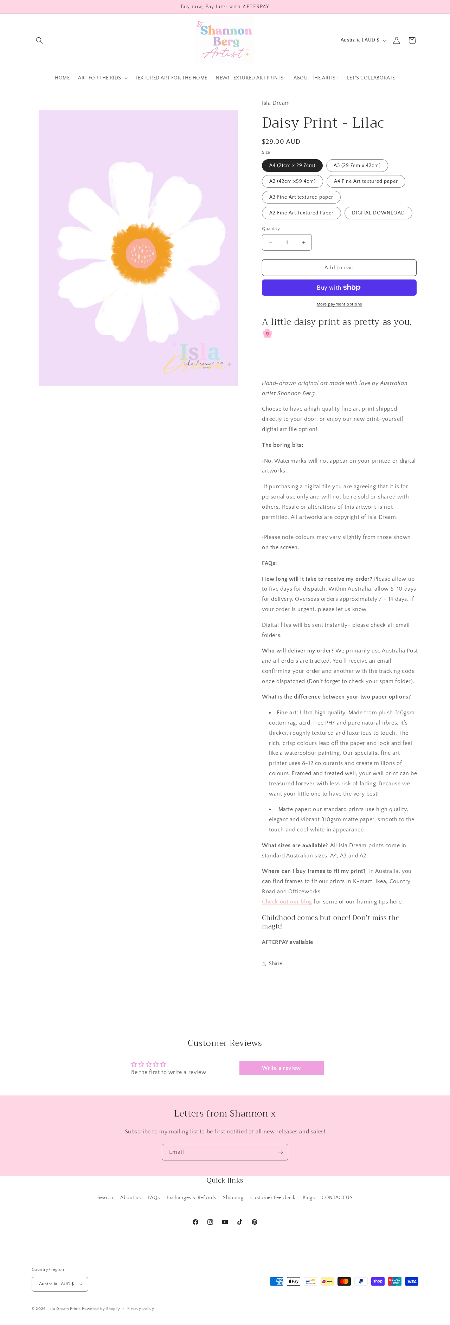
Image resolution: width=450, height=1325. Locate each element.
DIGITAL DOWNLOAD (378, 213)
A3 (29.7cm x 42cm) (357, 165)
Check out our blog (287, 902)
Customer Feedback (273, 1198)
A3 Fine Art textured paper (301, 197)
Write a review (281, 1068)
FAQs (154, 1198)
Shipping (233, 1198)
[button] (39, 40)
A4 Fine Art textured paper (366, 181)
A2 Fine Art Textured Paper (301, 213)
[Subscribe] (280, 1152)
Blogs (309, 1198)
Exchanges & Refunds (191, 1198)
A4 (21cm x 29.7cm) (292, 165)
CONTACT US (337, 1198)
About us (130, 1198)
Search (105, 1198)
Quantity (271, 228)
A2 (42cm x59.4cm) (292, 181)
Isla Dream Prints (65, 1309)
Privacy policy (140, 1308)
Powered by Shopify (101, 1309)
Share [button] (275, 963)
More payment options (339, 304)
